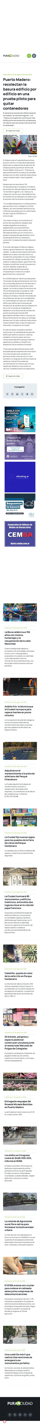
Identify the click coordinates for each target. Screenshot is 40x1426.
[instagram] (20, 1415)
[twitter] (15, 1415)
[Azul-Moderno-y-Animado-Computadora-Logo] (20, 462)
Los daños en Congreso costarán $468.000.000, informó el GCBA (18, 1158)
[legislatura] (20, 435)
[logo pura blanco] (20, 1402)
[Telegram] (27, 394)
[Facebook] (7, 394)
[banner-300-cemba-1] (20, 522)
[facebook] (10, 1415)
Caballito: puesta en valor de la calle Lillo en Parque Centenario (19, 976)
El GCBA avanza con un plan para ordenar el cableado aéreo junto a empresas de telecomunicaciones (19, 1290)
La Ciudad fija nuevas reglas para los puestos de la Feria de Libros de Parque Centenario (20, 841)
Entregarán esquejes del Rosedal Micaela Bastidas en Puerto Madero (18, 1104)
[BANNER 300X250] (20, 407)
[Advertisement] (20, 25)
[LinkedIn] (17, 394)
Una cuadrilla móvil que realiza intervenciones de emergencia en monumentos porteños (18, 1359)
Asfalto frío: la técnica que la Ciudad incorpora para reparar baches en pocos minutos (19, 711)
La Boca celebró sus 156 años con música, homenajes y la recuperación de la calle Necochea (18, 638)
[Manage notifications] (4, 1421)
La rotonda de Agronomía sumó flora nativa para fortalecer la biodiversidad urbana (19, 1226)
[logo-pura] (11, 55)
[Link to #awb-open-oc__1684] (34, 56)
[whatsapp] (25, 1415)
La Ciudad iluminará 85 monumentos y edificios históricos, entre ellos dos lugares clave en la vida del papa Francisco (19, 902)
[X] (12, 394)
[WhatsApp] (22, 394)
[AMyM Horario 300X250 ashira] (20, 494)
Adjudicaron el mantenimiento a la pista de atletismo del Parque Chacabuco (20, 775)
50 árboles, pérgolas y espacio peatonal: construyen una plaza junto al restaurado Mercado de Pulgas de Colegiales (19, 1042)
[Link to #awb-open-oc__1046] (29, 56)
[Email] (32, 394)
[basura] (20, 136)
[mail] (30, 1415)
